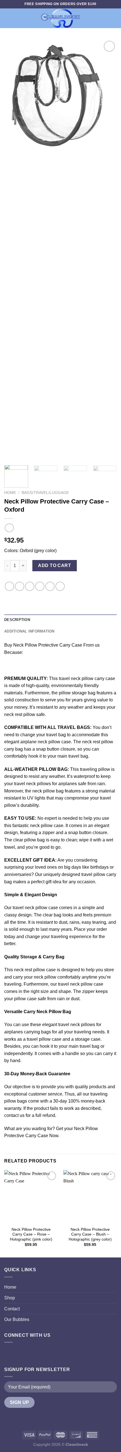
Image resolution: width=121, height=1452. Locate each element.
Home (10, 493)
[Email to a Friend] (39, 586)
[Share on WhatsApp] (9, 586)
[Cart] (114, 18)
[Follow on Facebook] (10, 1353)
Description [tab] (17, 620)
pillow (47, 825)
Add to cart (54, 565)
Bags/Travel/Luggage (45, 493)
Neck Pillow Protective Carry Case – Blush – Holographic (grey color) (90, 1234)
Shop (9, 1297)
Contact (12, 1308)
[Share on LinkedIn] (60, 586)
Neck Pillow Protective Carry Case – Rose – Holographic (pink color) (31, 1234)
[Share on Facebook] (19, 586)
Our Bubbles (16, 1319)
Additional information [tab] (29, 631)
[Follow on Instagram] (21, 1353)
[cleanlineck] (61, 18)
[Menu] (7, 18)
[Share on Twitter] (29, 586)
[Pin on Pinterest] (50, 586)
